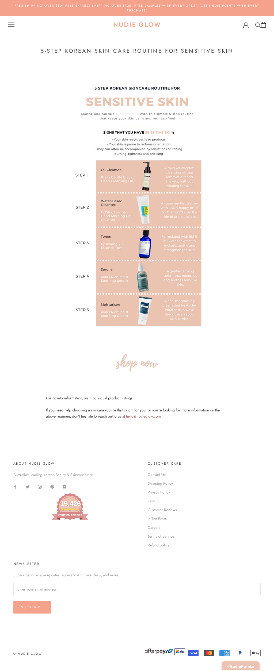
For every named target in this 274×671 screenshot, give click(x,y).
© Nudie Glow (27, 653)
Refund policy (158, 545)
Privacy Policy (159, 492)
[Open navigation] (11, 24)
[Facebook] (15, 486)
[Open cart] (263, 25)
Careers (154, 527)
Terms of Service (161, 536)
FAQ (151, 501)
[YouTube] (64, 486)
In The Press (157, 518)
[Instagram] (40, 486)
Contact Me (157, 474)
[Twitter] (27, 486)
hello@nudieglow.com (143, 416)
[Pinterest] (52, 486)
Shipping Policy (160, 483)
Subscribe (32, 607)
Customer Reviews (162, 509)
